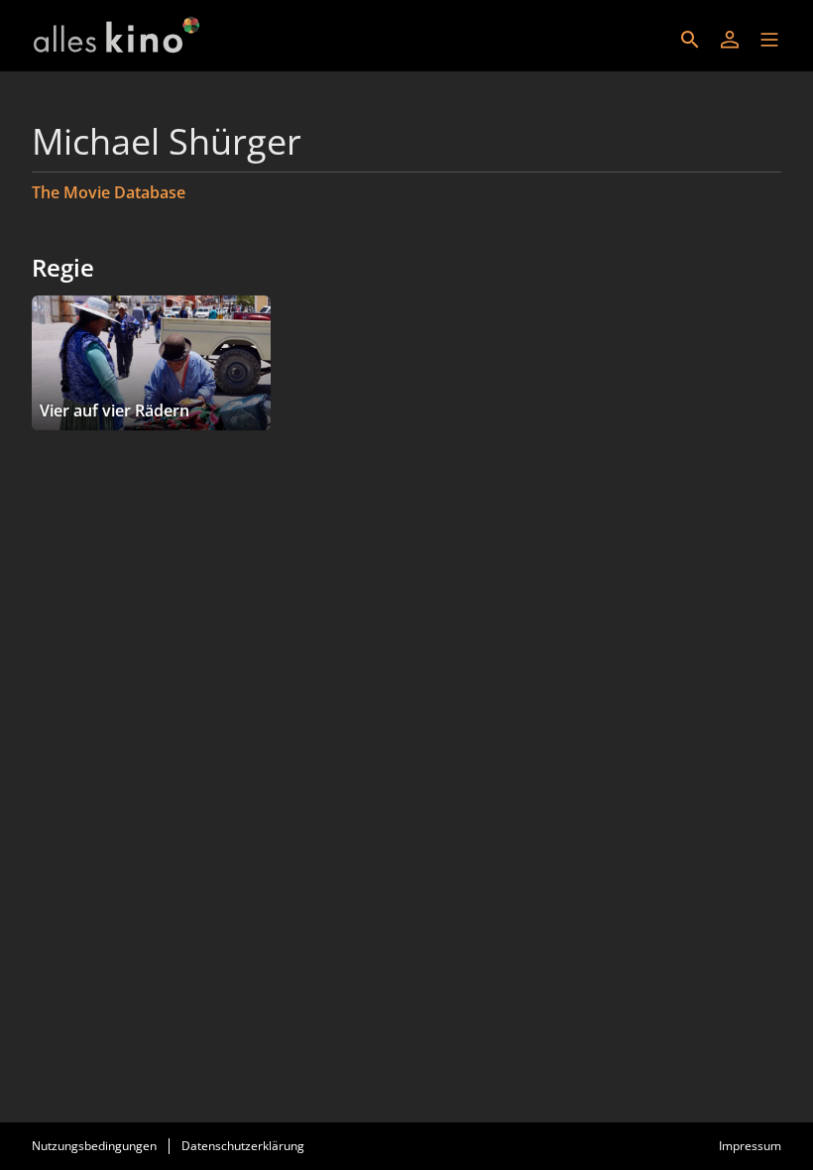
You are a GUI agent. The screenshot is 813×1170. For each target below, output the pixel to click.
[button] (769, 39)
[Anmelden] (730, 39)
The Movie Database (108, 192)
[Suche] (690, 39)
